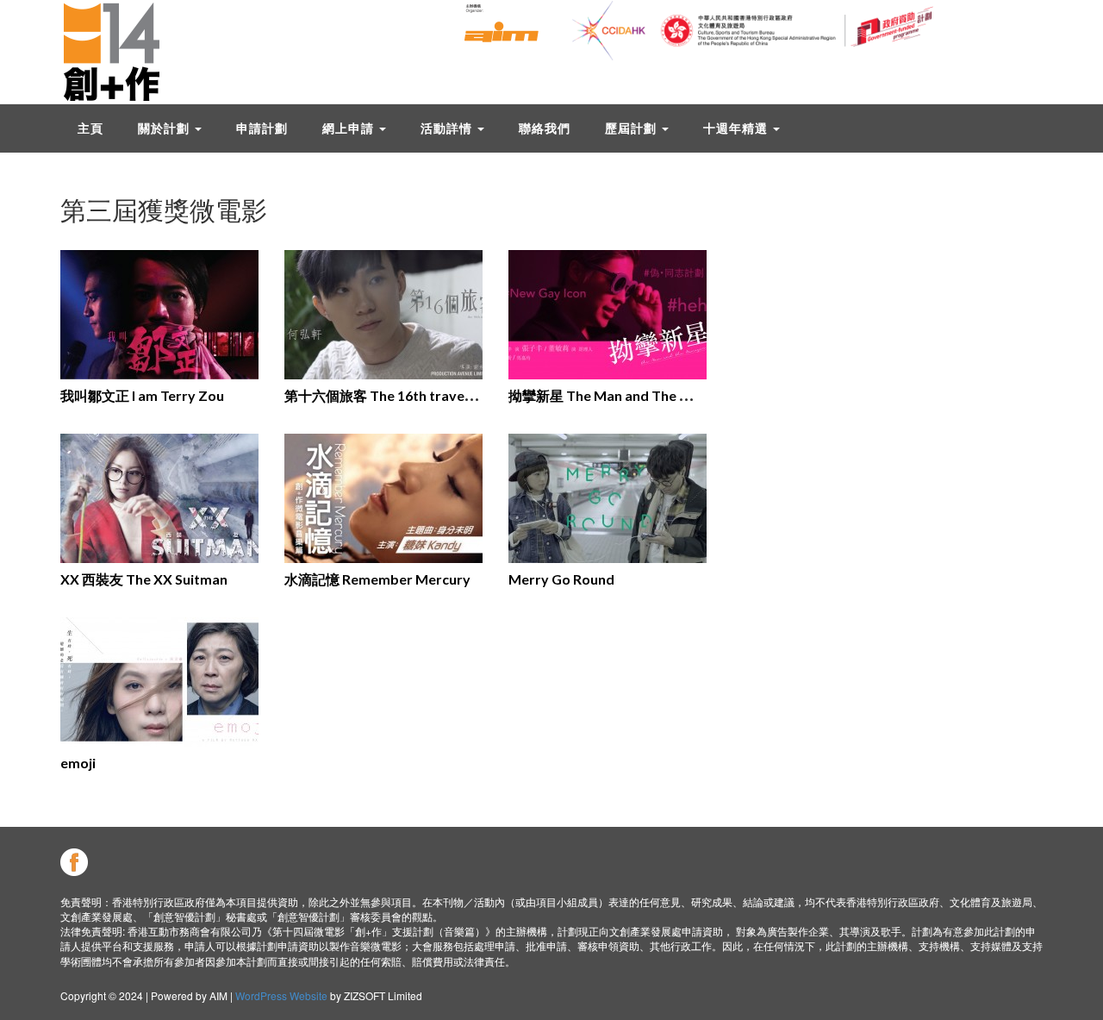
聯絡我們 (544, 128)
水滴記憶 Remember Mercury (377, 579)
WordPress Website (281, 995)
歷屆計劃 (632, 128)
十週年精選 (737, 128)
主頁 (90, 128)
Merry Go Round (561, 579)
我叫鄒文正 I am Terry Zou (142, 395)
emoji (78, 762)
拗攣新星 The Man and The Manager (622, 395)
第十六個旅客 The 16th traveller (384, 395)
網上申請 (349, 128)
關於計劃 (165, 128)
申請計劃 (262, 128)
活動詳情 (448, 128)
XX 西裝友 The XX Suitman (143, 579)
